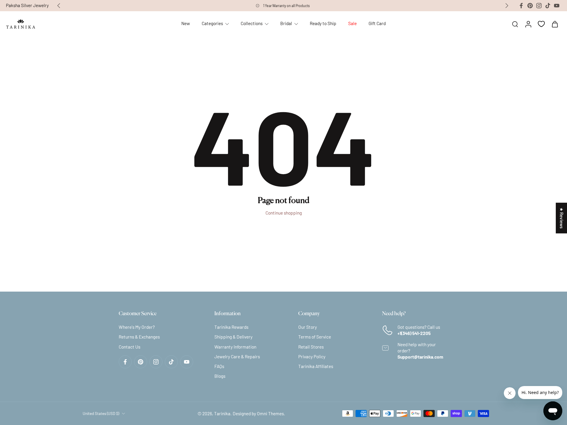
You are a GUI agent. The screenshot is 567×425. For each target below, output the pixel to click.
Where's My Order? (137, 327)
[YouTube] (556, 5)
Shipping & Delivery (233, 336)
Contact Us (129, 346)
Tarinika (222, 413)
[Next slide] (506, 5)
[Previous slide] (58, 5)
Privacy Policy (311, 356)
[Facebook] (521, 5)
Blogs (219, 376)
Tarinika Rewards (231, 327)
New (185, 23)
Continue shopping (283, 212)
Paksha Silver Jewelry (27, 5)
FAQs (219, 366)
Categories (212, 23)
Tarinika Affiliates (315, 366)
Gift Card (377, 23)
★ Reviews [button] (561, 218)
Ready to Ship (323, 23)
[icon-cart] (554, 24)
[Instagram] (539, 5)
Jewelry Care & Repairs (237, 356)
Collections (252, 23)
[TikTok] (547, 5)
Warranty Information (235, 346)
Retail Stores (311, 346)
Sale (352, 23)
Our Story (307, 327)
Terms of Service (314, 336)
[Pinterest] (530, 5)
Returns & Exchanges (139, 336)
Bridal (286, 23)
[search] (515, 24)
